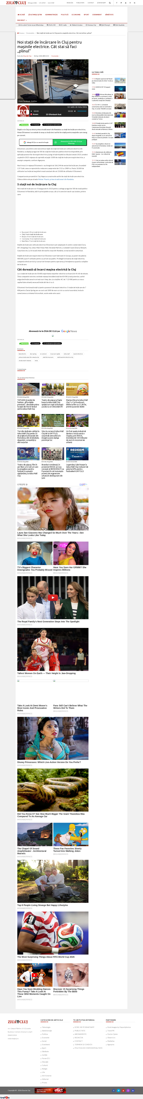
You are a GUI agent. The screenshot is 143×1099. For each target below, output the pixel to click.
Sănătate (109, 15)
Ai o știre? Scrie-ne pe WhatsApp (31, 25)
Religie (44, 1069)
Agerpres (110, 1044)
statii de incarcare (48, 357)
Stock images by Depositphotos (119, 1027)
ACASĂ (22, 15)
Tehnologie (46, 1027)
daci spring (33, 354)
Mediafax (111, 1041)
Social (44, 1041)
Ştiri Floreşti (105, 25)
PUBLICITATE (80, 1031)
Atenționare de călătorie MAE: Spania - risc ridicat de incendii (101, 154)
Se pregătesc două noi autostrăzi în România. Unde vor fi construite (102, 146)
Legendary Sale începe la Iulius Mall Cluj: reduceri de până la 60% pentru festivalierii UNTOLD (77, 467)
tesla (36, 360)
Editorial (45, 1079)
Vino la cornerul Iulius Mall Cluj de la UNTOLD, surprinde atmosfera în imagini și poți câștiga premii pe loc (53, 435)
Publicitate (80, 3)
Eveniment (97, 15)
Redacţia (70, 3)
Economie (76, 15)
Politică (64, 15)
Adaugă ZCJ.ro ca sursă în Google (37, 142)
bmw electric (22, 354)
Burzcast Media (79, 1095)
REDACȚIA (79, 1038)
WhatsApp (102, 3)
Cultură (45, 1065)
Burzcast (70, 1095)
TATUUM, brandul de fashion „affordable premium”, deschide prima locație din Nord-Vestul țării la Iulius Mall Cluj (28, 404)
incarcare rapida (55, 354)
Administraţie (51, 15)
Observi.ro (111, 1038)
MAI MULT (21, 20)
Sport (86, 15)
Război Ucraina (77, 25)
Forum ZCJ (46, 1058)
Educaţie (45, 1062)
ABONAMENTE (80, 1034)
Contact (91, 3)
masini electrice (78, 354)
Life (43, 1072)
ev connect (43, 354)
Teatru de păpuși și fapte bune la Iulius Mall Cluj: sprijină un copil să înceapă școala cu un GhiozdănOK (52, 403)
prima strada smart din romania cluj (29, 357)
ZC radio (63, 25)
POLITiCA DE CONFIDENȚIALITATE (88, 1048)
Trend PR (110, 1031)
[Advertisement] (52, 213)
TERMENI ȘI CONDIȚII (83, 1044)
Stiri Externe (46, 1076)
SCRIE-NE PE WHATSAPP (84, 1027)
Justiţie (44, 1055)
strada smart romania (25, 360)
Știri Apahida (119, 25)
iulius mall (67, 354)
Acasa (21, 33)
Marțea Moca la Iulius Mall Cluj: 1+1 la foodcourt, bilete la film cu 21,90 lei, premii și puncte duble (77, 403)
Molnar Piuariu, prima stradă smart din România (56, 179)
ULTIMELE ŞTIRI (36, 15)
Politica (45, 1034)
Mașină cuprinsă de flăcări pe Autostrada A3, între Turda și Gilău (102, 81)
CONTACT (79, 1041)
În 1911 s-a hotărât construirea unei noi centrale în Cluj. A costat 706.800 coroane (102, 106)
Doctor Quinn (112, 1034)
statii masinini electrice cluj (65, 357)
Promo (44, 1083)
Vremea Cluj (91, 25)
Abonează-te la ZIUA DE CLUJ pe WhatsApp (71, 142)
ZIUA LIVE (52, 25)
